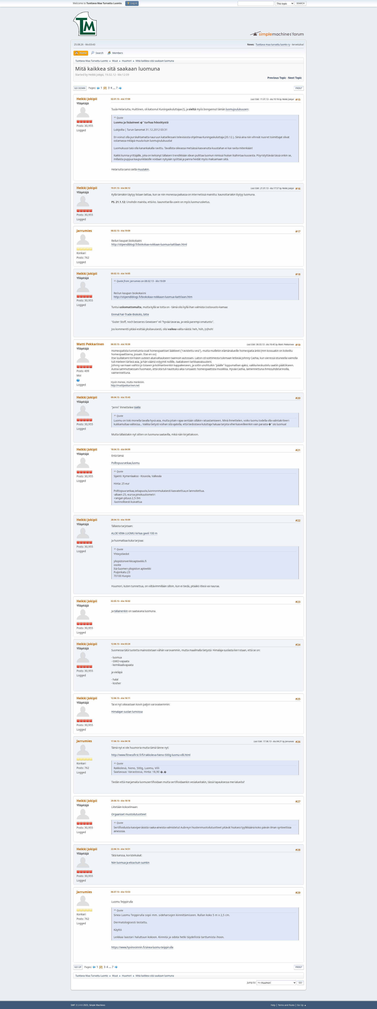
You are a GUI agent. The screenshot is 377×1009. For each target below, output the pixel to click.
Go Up (77, 967)
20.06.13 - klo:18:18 (120, 800)
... (114, 88)
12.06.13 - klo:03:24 (120, 643)
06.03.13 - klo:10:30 (120, 344)
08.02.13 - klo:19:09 (120, 230)
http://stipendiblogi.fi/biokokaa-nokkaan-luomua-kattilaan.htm (153, 297)
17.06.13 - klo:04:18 (120, 741)
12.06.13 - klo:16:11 (120, 698)
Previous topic (276, 78)
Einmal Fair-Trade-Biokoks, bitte (130, 314)
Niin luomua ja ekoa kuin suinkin (130, 862)
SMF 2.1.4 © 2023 (79, 1005)
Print (299, 88)
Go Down (79, 88)
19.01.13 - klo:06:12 (120, 187)
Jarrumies (84, 231)
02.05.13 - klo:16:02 (120, 601)
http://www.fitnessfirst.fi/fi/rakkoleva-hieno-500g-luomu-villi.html (150, 755)
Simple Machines (97, 1005)
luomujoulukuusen (237, 109)
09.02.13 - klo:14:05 (120, 273)
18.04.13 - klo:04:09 (120, 449)
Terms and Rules (286, 1004)
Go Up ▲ (301, 1004)
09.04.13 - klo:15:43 (120, 397)
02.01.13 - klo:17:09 (120, 98)
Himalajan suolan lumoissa (127, 711)
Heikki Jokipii (87, 99)
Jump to (251, 982)
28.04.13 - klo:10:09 (120, 519)
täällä (137, 407)
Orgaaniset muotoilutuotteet (128, 814)
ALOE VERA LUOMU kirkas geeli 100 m (134, 533)
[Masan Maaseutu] (78, 380)
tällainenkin (121, 611)
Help (273, 1004)
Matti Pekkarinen (90, 344)
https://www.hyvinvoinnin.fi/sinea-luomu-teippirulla (142, 947)
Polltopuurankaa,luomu (125, 463)
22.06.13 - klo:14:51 (120, 848)
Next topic (295, 78)
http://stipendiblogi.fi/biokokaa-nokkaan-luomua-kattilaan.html (149, 244)
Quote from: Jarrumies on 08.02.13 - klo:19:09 (141, 281)
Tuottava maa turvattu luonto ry (273, 44)
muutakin (143, 169)
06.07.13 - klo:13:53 (120, 891)
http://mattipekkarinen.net (125, 385)
